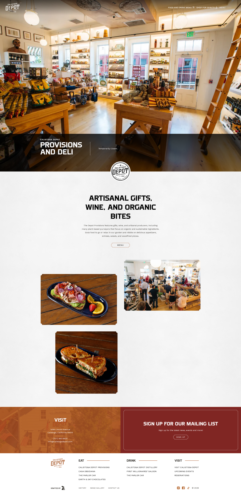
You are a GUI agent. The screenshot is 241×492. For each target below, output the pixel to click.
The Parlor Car (87, 475)
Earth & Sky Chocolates (92, 479)
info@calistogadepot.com (60, 441)
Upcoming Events (184, 471)
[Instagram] (178, 487)
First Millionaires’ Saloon (142, 471)
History (82, 488)
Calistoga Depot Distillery (142, 467)
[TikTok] (188, 487)
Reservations (181, 475)
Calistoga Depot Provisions (94, 467)
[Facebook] (183, 487)
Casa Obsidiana (87, 471)
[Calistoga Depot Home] (13, 7)
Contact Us (113, 488)
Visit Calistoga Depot (186, 467)
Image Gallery (97, 488)
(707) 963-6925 (60, 438)
